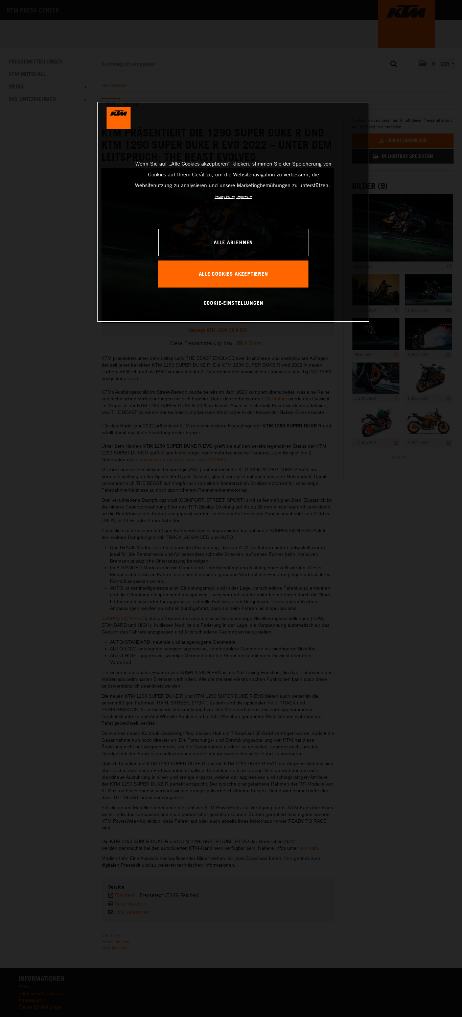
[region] (233, 212)
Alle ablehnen (233, 242)
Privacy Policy (225, 196)
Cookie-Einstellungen (233, 302)
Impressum (244, 196)
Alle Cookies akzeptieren (233, 273)
